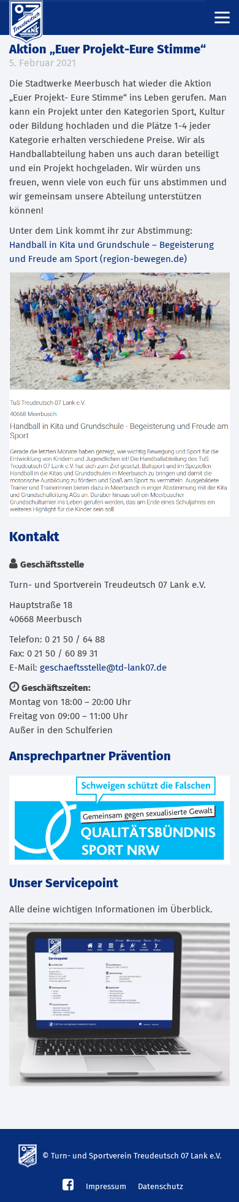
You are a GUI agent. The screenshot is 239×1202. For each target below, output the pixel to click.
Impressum (106, 1187)
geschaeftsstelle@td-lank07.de (103, 667)
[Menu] (222, 17)
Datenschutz (160, 1187)
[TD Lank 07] (33, 18)
